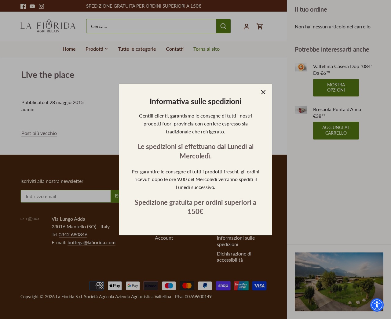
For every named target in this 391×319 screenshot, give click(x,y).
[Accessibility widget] (377, 305)
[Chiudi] (263, 92)
